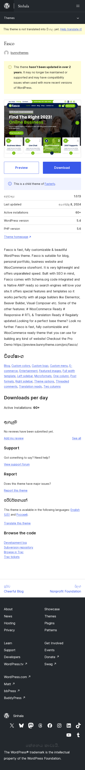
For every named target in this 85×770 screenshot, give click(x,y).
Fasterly (50, 183)
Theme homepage (16, 236)
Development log (15, 542)
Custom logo (40, 365)
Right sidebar (24, 381)
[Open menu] (78, 6)
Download (62, 168)
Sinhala (18, 716)
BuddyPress (15, 698)
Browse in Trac (14, 552)
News (8, 616)
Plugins (49, 623)
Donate (51, 657)
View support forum (17, 464)
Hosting (9, 623)
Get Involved (53, 643)
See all (76, 438)
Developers (12, 657)
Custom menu (59, 365)
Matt (9, 684)
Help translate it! (71, 29)
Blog (7, 365)
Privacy (9, 630)
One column (61, 376)
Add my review (14, 438)
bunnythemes (19, 52)
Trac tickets (12, 556)
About (8, 609)
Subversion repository (18, 547)
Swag (50, 664)
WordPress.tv (15, 664)
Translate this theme (17, 523)
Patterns (50, 630)
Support (9, 650)
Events (49, 650)
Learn (8, 643)
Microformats (43, 376)
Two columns (52, 386)
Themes (9, 18)
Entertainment (28, 370)
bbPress (12, 691)
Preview (21, 168)
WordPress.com (17, 677)
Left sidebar (25, 376)
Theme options (44, 381)
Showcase (52, 609)
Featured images (50, 370)
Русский (21, 514)
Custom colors (20, 365)
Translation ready (30, 386)
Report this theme (15, 490)
